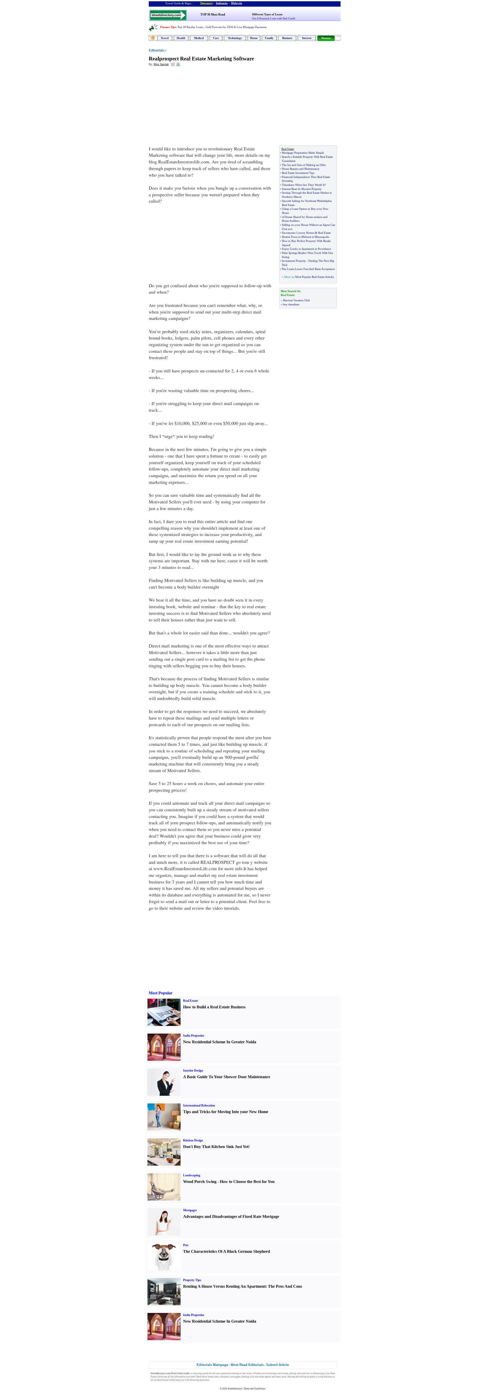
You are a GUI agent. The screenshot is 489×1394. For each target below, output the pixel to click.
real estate (247, 1373)
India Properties (193, 1035)
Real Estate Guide (166, 1380)
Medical (199, 38)
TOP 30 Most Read (212, 14)
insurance (224, 1376)
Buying (291, 1376)
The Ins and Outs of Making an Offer (304, 164)
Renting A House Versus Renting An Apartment (224, 1286)
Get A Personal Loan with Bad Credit (273, 18)
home (285, 1373)
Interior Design (193, 1070)
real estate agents (263, 1376)
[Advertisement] (190, 107)
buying (272, 1373)
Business (287, 38)
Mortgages (190, 1210)
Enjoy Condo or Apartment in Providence (306, 248)
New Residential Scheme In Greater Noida (219, 1042)
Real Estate (324, 232)
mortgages (235, 1376)
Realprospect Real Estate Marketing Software (201, 59)
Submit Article (277, 1365)
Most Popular (160, 993)
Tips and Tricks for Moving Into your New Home (225, 1112)
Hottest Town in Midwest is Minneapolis (305, 236)
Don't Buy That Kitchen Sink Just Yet (215, 1146)
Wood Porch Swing (199, 1181)
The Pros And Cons (285, 1286)
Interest (306, 38)
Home (253, 38)
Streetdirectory (235, 1388)
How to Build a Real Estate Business (214, 1007)
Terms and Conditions (254, 1388)
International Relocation (199, 1105)
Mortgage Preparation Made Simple (303, 152)
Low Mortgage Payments (251, 27)
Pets (185, 1245)
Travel (165, 38)
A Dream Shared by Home (297, 216)
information (180, 1376)
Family (269, 38)
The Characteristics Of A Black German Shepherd (226, 1251)
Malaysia (236, 3)
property (311, 1376)
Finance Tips (168, 27)
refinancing (318, 1373)
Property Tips (192, 1280)
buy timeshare (291, 304)
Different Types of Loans (267, 14)
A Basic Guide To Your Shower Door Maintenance (226, 1077)
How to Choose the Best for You (247, 1181)
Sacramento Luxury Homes (298, 232)
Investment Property (294, 260)
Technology (235, 38)
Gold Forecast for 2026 (219, 27)
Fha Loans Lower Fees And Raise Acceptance (308, 268)
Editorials (156, 50)
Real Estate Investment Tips (298, 172)
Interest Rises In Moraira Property (302, 188)
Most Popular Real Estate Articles (314, 276)
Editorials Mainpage (212, 1365)
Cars (216, 38)
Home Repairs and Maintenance (300, 168)
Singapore (206, 3)
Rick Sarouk (161, 64)
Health (181, 38)
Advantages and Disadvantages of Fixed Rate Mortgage (231, 1216)
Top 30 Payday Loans (190, 27)
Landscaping (191, 1175)
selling (292, 1373)
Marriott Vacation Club (296, 300)
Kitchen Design (193, 1140)
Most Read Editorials (247, 1365)
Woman (326, 38)
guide (206, 1373)
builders (295, 220)
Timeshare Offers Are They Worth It (303, 184)
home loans (213, 1376)
